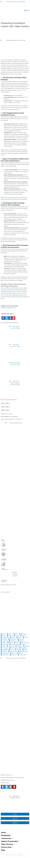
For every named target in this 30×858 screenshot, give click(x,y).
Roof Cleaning (5, 357)
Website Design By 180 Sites (8, 808)
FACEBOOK (3, 307)
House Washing (5, 339)
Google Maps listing (17, 295)
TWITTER (9, 307)
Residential (5, 835)
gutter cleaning (8, 197)
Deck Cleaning (5, 376)
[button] (3, 318)
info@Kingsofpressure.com (7, 780)
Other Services (7, 844)
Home (3, 832)
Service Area (6, 847)
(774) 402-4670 (5, 782)
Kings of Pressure (17, 251)
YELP (14, 307)
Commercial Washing (7, 394)
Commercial (6, 838)
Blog (3, 850)
